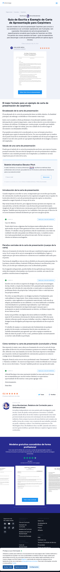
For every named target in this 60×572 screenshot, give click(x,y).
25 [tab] (40, 507)
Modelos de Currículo (25, 529)
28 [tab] (43, 507)
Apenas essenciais (20, 567)
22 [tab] (37, 507)
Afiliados (40, 530)
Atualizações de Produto (42, 524)
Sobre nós (41, 521)
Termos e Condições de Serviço (29, 181)
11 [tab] (25, 507)
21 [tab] (36, 507)
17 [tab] (31, 507)
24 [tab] (39, 507)
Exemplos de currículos (22, 526)
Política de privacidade (41, 181)
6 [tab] (19, 507)
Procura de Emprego (25, 536)
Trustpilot (37, 462)
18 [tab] (32, 507)
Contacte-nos (42, 540)
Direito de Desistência (44, 547)
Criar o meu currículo (30, 500)
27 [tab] (42, 507)
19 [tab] (34, 507)
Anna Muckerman (35, 16)
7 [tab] (20, 507)
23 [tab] (38, 507)
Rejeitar (24, 559)
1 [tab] (14, 507)
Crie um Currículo (24, 522)
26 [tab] (41, 507)
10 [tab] (24, 507)
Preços (40, 527)
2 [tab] (15, 507)
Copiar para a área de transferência (46, 219)
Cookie (14, 563)
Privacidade (41, 545)
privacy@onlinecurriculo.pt (30, 561)
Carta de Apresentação (23, 546)
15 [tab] (29, 507)
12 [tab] (26, 507)
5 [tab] (18, 507)
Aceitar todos (8, 567)
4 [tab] (17, 507)
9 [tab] (23, 507)
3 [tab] (16, 507)
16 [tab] (30, 507)
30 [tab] (46, 507)
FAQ (39, 537)
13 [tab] (27, 507)
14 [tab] (28, 507)
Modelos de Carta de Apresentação (25, 532)
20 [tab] (35, 507)
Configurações (34, 567)
